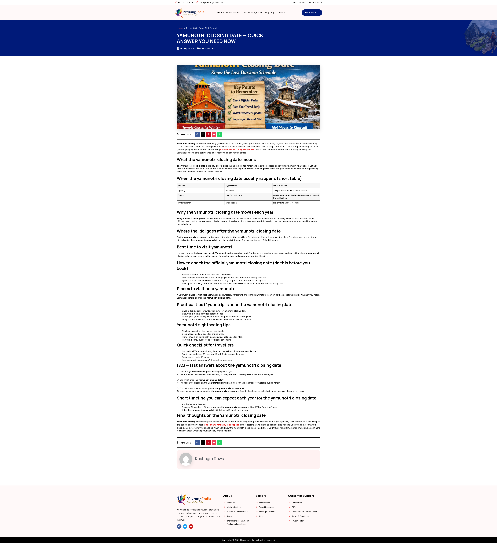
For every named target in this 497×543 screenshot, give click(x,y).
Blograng (270, 12)
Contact (281, 12)
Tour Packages (250, 12)
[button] (197, 134)
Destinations (233, 12)
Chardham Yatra (207, 48)
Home (220, 12)
